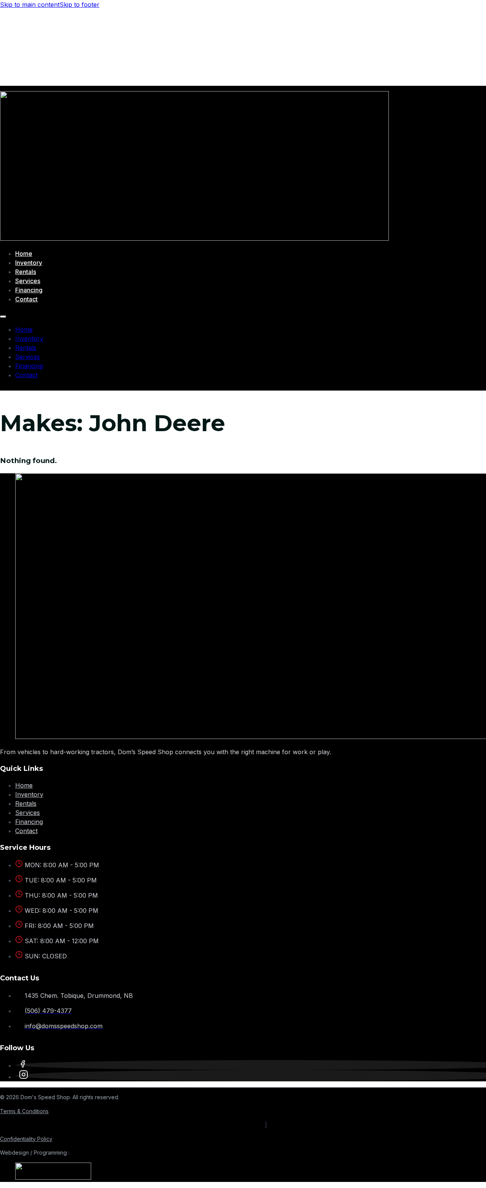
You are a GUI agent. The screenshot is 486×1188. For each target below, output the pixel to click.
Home (23, 253)
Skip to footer (79, 4)
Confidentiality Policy (26, 1139)
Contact (26, 299)
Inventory (28, 262)
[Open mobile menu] (3, 316)
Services (27, 281)
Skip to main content (30, 4)
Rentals (25, 272)
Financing (29, 290)
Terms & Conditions (24, 1111)
